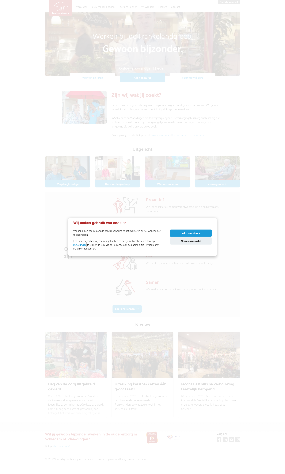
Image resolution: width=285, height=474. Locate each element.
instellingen (80, 244)
